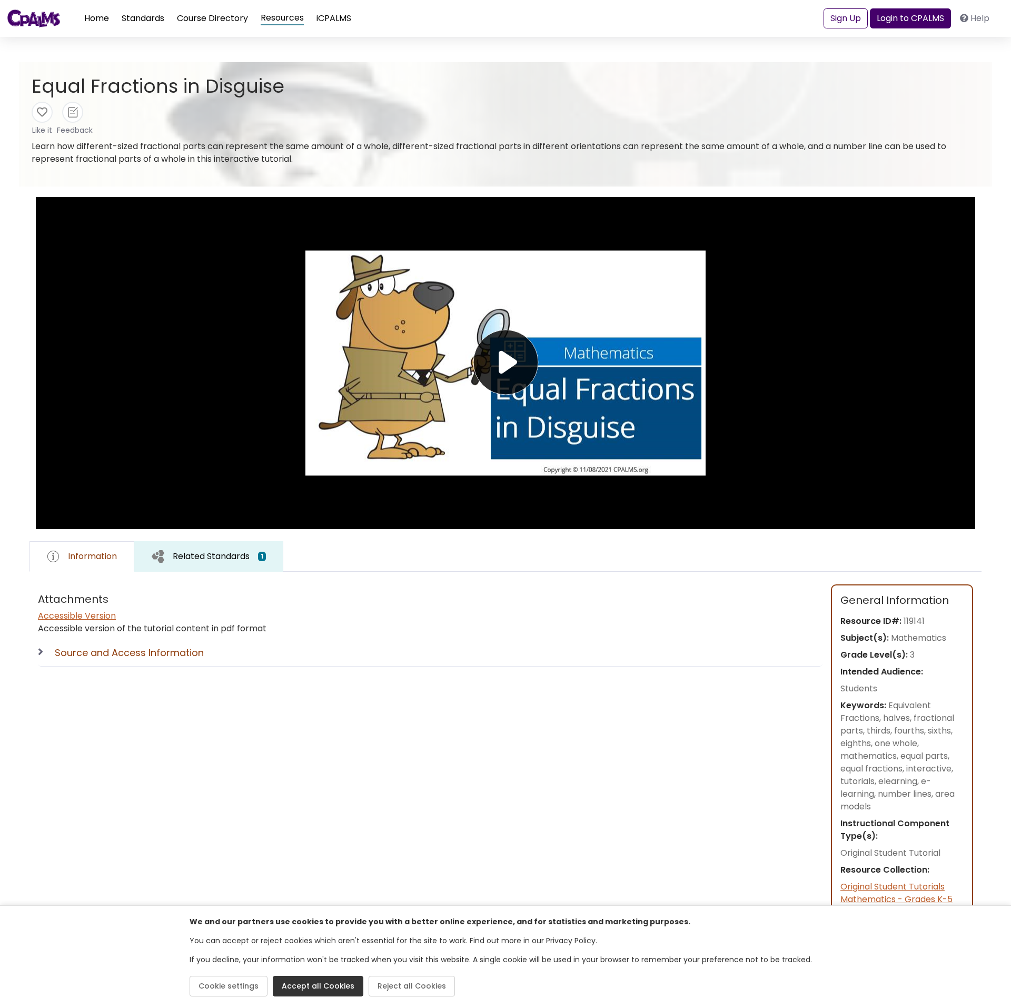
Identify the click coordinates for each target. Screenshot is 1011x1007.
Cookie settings (229, 986)
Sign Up (845, 18)
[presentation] (208, 556)
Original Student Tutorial (890, 853)
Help (979, 18)
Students (858, 688)
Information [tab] (92, 556)
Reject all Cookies (412, 986)
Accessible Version (77, 616)
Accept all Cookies (318, 986)
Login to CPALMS (910, 18)
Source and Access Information (129, 652)
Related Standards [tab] (218, 556)
